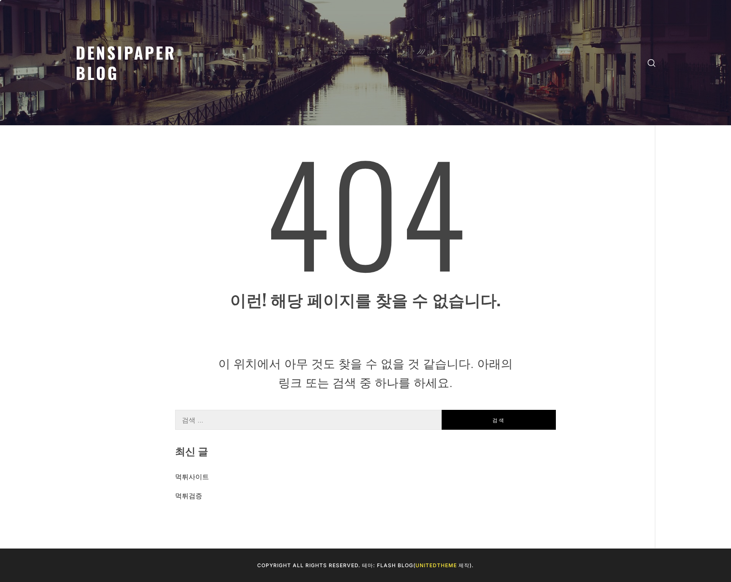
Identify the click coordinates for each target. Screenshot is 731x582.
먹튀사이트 (192, 476)
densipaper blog (126, 62)
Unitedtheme (436, 565)
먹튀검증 (188, 495)
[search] (651, 62)
